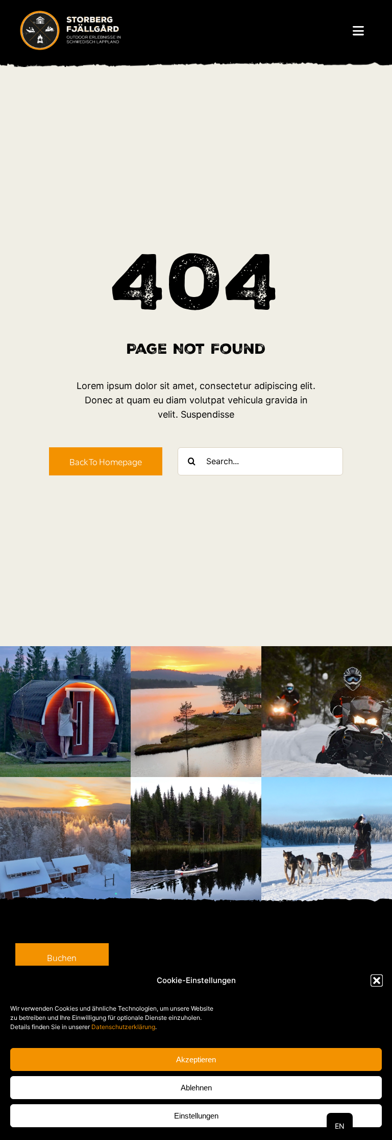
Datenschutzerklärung (123, 1027)
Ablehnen (196, 1087)
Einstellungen (196, 1115)
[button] (377, 980)
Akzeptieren (196, 1059)
